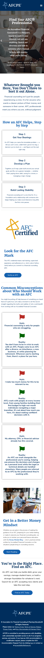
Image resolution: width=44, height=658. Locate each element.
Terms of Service (30, 627)
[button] (41, 5)
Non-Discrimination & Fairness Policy (28, 629)
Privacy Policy (7, 629)
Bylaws (38, 627)
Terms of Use (19, 627)
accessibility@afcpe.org (22, 645)
